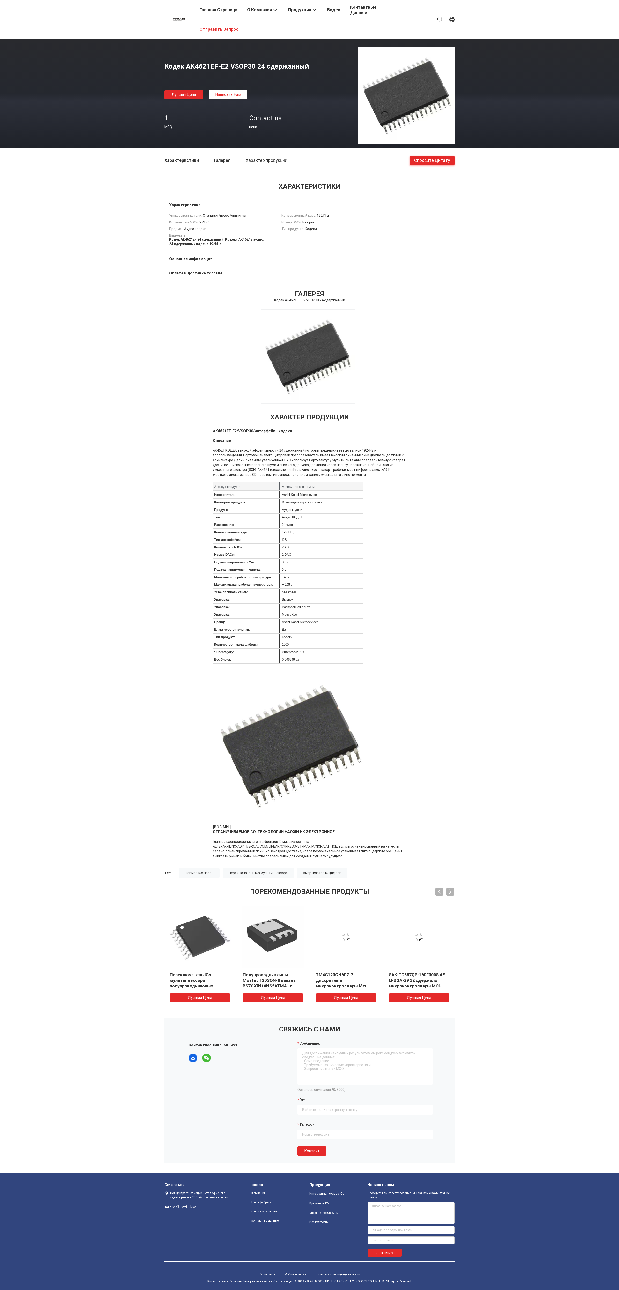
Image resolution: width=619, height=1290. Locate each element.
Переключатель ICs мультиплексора (258, 873)
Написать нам (228, 94)
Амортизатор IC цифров (322, 873)
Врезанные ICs (320, 1203)
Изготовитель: (225, 495)
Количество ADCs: (228, 547)
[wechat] (206, 1058)
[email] (193, 1058)
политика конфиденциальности (338, 1274)
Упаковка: (222, 599)
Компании (258, 1193)
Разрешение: (224, 524)
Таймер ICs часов (199, 873)
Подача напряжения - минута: (237, 569)
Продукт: (221, 510)
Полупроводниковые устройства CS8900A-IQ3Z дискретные (197, 980)
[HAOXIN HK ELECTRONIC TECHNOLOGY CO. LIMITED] (179, 19)
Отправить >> (385, 1252)
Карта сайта (267, 1274)
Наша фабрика (261, 1202)
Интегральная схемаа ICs (327, 1193)
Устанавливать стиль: (231, 592)
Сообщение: (309, 1043)
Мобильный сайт (296, 1274)
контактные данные (265, 1220)
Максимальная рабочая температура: (243, 584)
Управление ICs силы (324, 1213)
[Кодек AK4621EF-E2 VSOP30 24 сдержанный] (406, 95)
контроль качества (264, 1211)
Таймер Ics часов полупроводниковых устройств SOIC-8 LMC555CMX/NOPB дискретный (337, 986)
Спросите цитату (432, 160)
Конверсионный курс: (231, 532)
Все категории (319, 1222)
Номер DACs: (224, 554)
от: (302, 1100)
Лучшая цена (184, 94)
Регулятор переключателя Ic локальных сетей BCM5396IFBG (271, 980)
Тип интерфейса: (227, 539)
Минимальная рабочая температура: (243, 577)
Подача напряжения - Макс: (235, 562)
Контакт (312, 1151)
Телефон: (307, 1124)
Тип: (217, 517)
